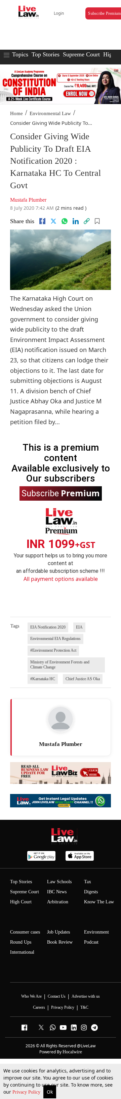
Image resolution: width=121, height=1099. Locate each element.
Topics (20, 54)
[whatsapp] (65, 221)
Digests (91, 891)
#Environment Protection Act (53, 650)
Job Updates (58, 932)
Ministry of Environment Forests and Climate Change (59, 665)
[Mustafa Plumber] (60, 719)
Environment (96, 932)
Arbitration (57, 901)
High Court (21, 901)
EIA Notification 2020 (48, 627)
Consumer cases (25, 932)
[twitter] (53, 221)
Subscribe (61, 493)
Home (16, 113)
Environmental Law (50, 113)
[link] (87, 221)
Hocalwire (72, 1051)
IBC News (57, 891)
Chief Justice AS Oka (83, 679)
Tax (87, 881)
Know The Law (99, 901)
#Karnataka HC (42, 679)
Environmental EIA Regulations (55, 638)
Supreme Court (81, 54)
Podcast (91, 942)
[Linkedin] (76, 221)
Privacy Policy (27, 1092)
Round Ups (20, 942)
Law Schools (59, 881)
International (22, 952)
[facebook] (42, 221)
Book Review (60, 942)
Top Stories (45, 54)
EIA (79, 627)
